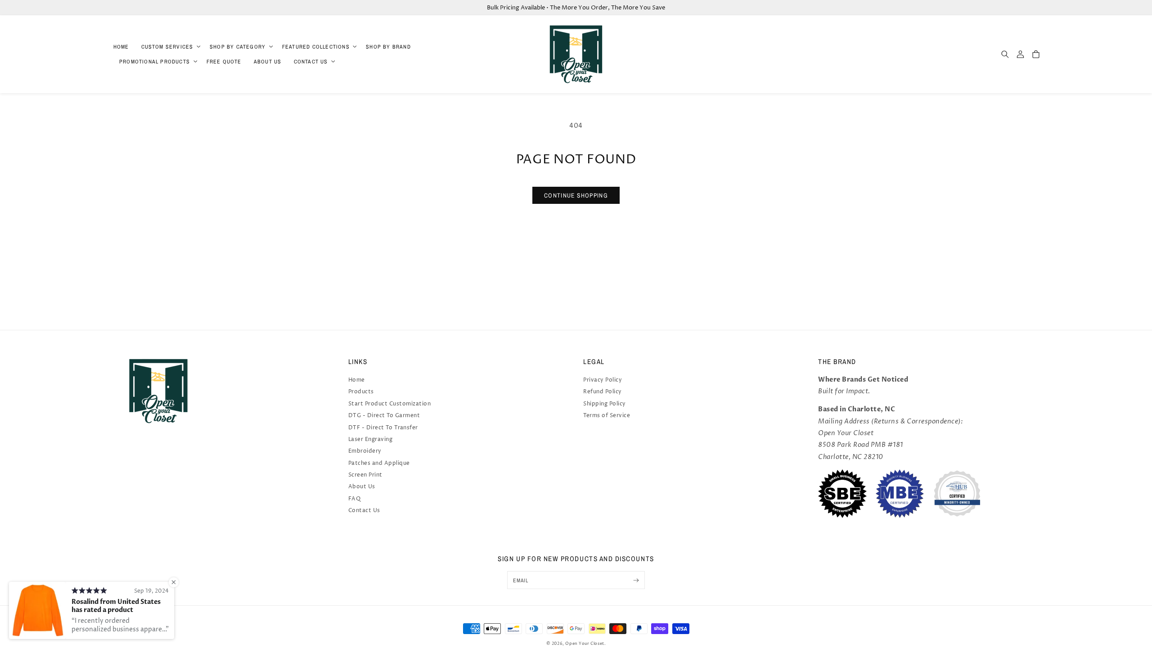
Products (361, 392)
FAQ (354, 499)
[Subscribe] (636, 580)
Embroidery (365, 451)
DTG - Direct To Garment (384, 415)
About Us (361, 486)
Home (356, 380)
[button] (169, 46)
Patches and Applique (379, 463)
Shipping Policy (604, 404)
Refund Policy (602, 392)
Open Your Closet (584, 643)
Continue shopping (576, 195)
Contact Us (364, 510)
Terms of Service (606, 415)
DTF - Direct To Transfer (383, 428)
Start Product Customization (389, 404)
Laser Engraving (370, 439)
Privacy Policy (602, 380)
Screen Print (365, 475)
